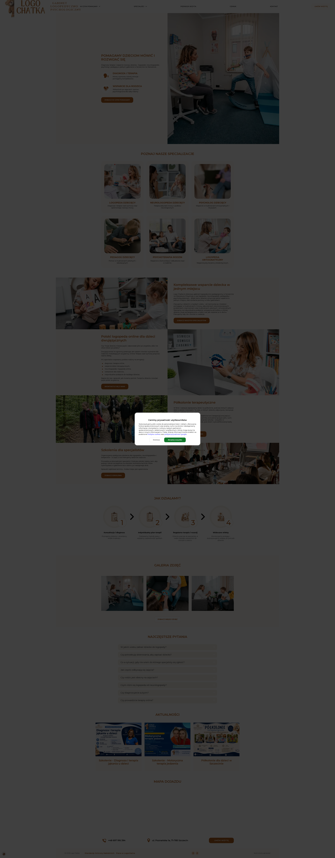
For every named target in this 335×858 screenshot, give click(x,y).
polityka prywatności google (175, 434)
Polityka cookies (154, 434)
